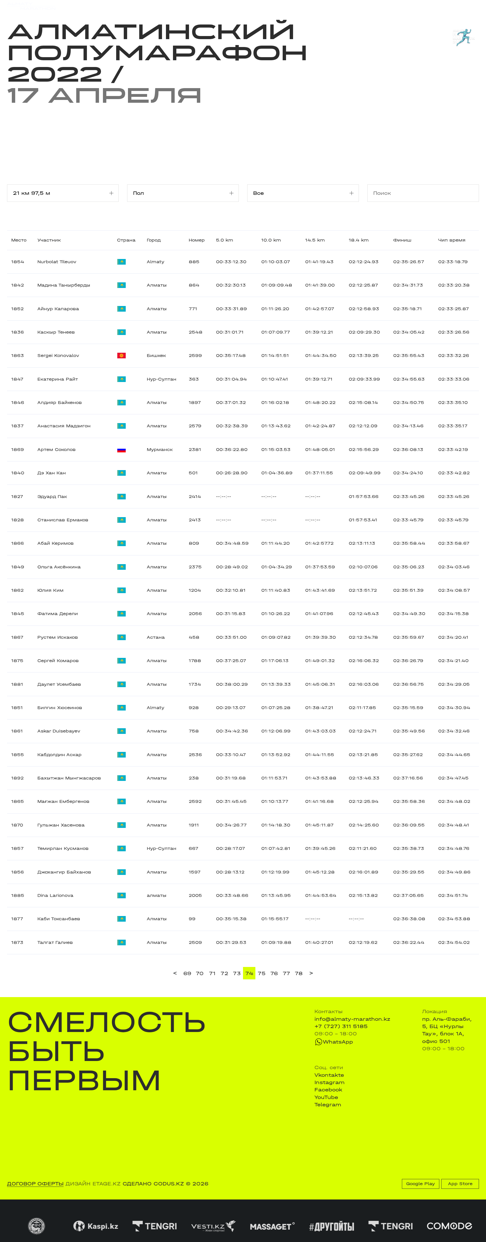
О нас (305, 6)
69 (187, 973)
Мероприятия (96, 6)
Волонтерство (272, 6)
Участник (49, 240)
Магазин (410, 6)
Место (18, 240)
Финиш (402, 240)
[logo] (31, 6)
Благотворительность (189, 6)
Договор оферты (35, 1184)
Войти (471, 6)
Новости (236, 6)
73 (237, 973)
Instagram (329, 1082)
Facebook (328, 1090)
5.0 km (224, 240)
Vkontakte (329, 1075)
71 (212, 973)
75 (262, 973)
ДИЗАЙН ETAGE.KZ (93, 1184)
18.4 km (359, 240)
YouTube (326, 1097)
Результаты (137, 6)
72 (224, 973)
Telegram (327, 1104)
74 (249, 973)
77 (286, 973)
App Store (460, 1183)
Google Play (420, 1183)
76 (274, 973)
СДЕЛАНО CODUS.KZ (153, 1184)
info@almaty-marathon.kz (352, 1019)
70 (200, 973)
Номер (197, 240)
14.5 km (315, 240)
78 (299, 973)
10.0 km (271, 240)
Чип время (451, 240)
